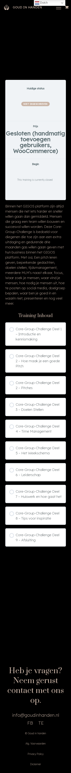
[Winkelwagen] (66, 7)
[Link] (6, 7)
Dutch (43, 2)
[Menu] (58, 7)
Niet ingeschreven (35, 104)
